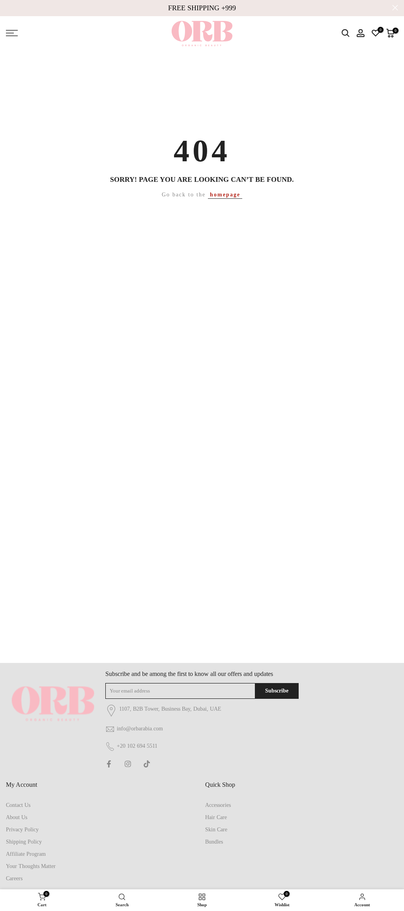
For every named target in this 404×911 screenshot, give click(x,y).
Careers (14, 878)
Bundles (214, 842)
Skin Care (216, 830)
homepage (225, 195)
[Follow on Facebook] (108, 764)
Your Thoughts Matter (31, 866)
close (9, 8)
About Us (16, 817)
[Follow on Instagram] (127, 764)
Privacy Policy (22, 830)
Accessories (218, 805)
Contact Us (18, 805)
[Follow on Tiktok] (146, 764)
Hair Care (216, 817)
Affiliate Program (26, 854)
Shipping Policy (24, 842)
